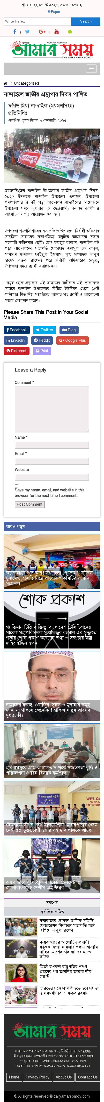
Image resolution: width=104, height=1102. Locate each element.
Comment (24, 382)
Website (22, 469)
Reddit (44, 340)
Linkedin (17, 340)
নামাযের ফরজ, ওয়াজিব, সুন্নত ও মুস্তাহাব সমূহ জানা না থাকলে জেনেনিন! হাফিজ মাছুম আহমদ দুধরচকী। (48, 710)
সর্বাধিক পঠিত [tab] (52, 912)
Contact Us (88, 1077)
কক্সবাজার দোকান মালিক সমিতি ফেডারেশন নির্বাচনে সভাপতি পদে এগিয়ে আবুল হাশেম (67, 925)
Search (86, 21)
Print (43, 350)
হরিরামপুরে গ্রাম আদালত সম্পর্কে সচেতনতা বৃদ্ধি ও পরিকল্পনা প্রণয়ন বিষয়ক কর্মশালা (52, 770)
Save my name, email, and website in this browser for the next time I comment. (49, 493)
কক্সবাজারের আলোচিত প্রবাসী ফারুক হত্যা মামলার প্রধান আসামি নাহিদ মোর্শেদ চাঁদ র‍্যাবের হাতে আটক (69, 949)
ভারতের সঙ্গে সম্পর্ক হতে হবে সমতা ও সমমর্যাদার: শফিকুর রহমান (69, 991)
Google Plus (75, 340)
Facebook (18, 330)
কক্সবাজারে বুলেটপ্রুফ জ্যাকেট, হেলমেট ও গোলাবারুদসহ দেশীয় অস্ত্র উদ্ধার (43, 885)
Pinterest (18, 350)
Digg (71, 330)
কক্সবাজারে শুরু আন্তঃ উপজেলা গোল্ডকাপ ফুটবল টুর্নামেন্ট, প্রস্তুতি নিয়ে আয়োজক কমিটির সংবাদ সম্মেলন (49, 578)
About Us (64, 1077)
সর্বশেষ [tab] (52, 902)
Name (21, 437)
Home (14, 1077)
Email (21, 453)
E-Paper (54, 12)
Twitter (46, 330)
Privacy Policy (37, 1077)
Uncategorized (26, 83)
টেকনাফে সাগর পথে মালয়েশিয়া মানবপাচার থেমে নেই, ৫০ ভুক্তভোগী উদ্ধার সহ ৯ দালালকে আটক (51, 827)
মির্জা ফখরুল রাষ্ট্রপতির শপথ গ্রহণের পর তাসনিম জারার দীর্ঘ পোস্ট (65, 971)
